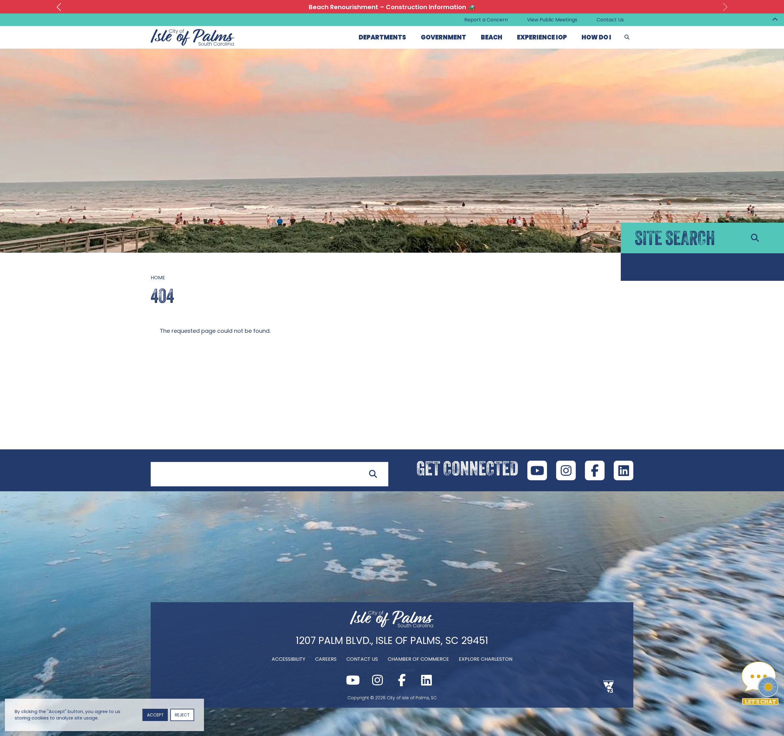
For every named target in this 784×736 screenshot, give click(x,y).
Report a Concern (486, 19)
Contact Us (610, 19)
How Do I (596, 37)
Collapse (774, 19)
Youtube (537, 470)
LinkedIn (623, 470)
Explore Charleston (485, 659)
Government (443, 37)
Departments (382, 37)
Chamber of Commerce (418, 659)
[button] (59, 7)
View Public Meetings (552, 19)
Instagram (566, 470)
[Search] (626, 37)
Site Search (163, 458)
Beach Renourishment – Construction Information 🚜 (392, 7)
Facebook (595, 470)
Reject (182, 715)
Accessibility (288, 659)
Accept (155, 715)
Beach (491, 37)
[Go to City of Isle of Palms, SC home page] (193, 32)
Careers (326, 659)
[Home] (392, 626)
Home (158, 277)
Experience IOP (542, 37)
